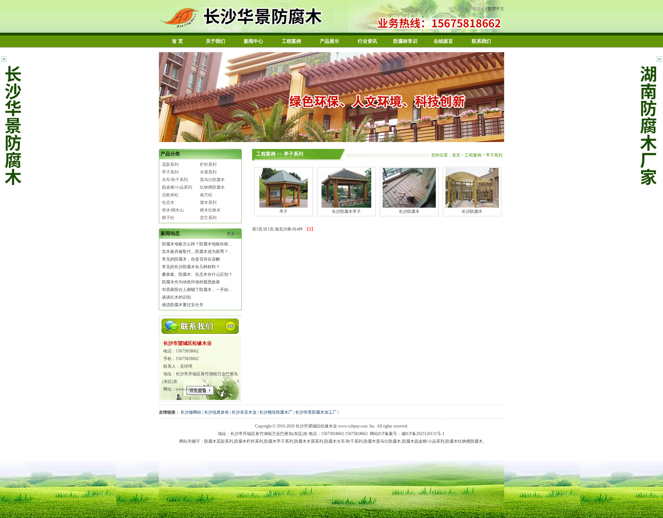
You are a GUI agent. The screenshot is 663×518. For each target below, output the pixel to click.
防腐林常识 (405, 41)
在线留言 (443, 41)
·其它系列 (208, 217)
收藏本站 (476, 8)
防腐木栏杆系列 (248, 441)
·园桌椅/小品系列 (176, 187)
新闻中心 (253, 41)
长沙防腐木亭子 (346, 211)
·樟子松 (167, 217)
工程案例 (291, 41)
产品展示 (329, 41)
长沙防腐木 (409, 211)
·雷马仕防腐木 (212, 179)
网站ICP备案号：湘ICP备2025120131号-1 (407, 433)
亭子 (283, 211)
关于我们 (215, 41)
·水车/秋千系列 (174, 179)
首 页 (177, 41)
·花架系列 (170, 164)
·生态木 (167, 202)
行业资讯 (367, 41)
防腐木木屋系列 (308, 441)
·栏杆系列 (208, 164)
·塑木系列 (208, 202)
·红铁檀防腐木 (212, 187)
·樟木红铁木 (210, 210)
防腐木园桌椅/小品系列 (423, 441)
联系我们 (481, 41)
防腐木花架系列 (218, 441)
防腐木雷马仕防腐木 (382, 441)
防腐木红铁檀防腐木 (464, 441)
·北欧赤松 (170, 194)
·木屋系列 (208, 172)
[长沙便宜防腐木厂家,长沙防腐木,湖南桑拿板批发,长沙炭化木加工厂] (251, 31)
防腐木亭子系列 (278, 441)
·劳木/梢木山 (172, 210)
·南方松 (205, 194)
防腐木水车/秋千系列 (343, 441)
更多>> (233, 233)
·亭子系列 (170, 172)
